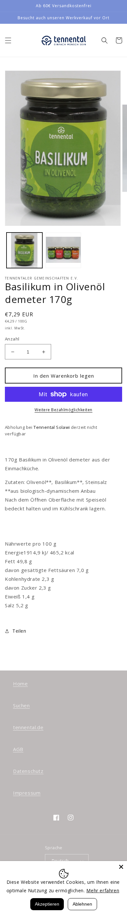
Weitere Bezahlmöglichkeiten (63, 410)
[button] (8, 40)
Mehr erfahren (102, 890)
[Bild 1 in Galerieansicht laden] (24, 250)
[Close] (121, 867)
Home (20, 683)
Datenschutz (28, 771)
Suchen (21, 705)
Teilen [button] (19, 631)
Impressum (26, 793)
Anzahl (12, 339)
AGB (18, 749)
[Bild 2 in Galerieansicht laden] (63, 250)
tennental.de (28, 727)
